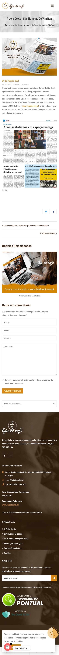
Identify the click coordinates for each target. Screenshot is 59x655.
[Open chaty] (7, 648)
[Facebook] (4, 455)
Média (19, 84)
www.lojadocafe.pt (30, 106)
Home (10, 25)
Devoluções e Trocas (13, 534)
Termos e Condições (12, 548)
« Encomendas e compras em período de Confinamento (25, 225)
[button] (52, 5)
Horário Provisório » (48, 233)
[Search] (54, 403)
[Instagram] (10, 455)
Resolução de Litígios (13, 543)
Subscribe (54, 578)
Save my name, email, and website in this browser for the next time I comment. (29, 382)
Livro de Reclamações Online (16, 538)
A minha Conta (10, 529)
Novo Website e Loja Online (29, 296)
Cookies (7, 553)
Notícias (18, 25)
